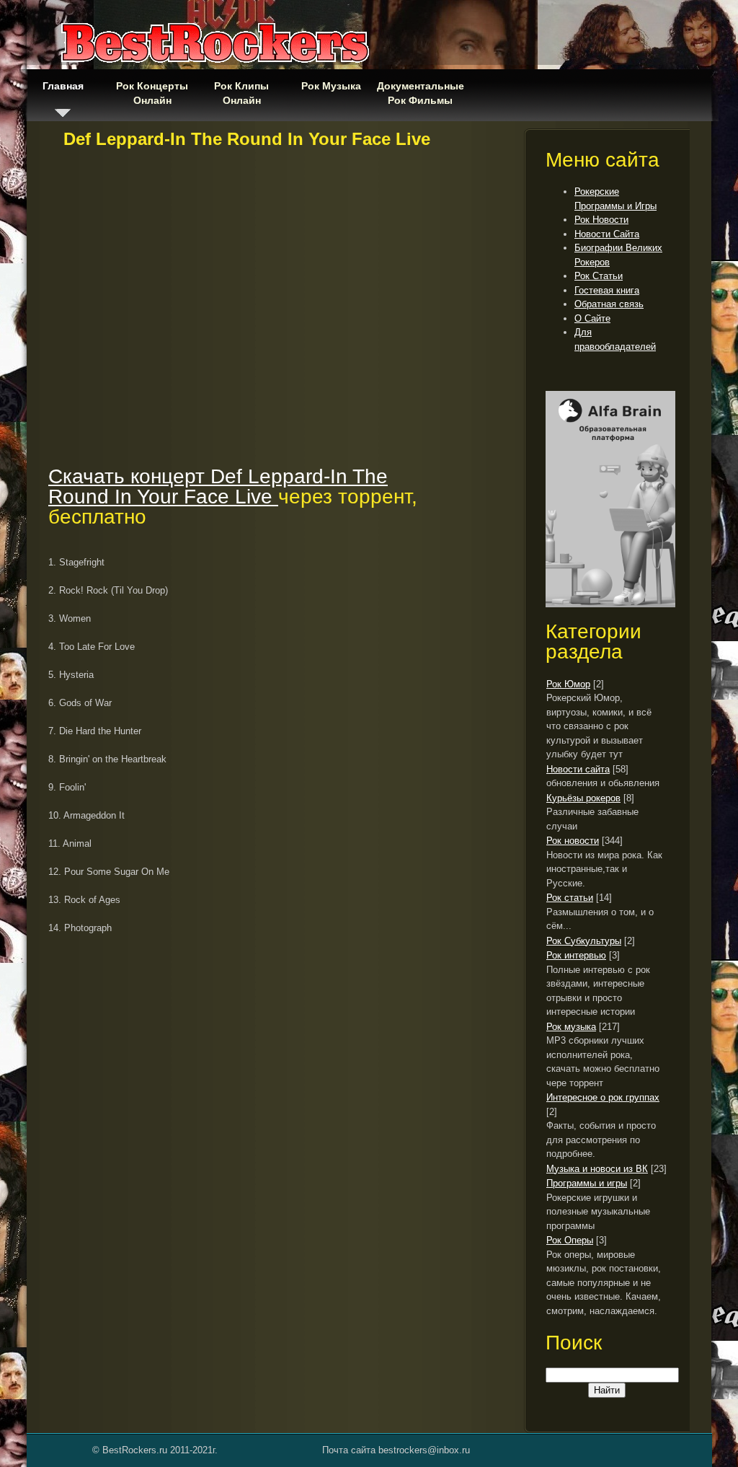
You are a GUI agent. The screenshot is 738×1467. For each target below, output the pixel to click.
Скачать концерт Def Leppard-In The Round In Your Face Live (218, 486)
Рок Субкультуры (583, 940)
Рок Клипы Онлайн (241, 93)
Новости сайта (578, 769)
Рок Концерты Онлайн (152, 93)
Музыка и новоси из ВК (597, 1168)
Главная (63, 86)
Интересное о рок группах (602, 1097)
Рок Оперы (569, 1240)
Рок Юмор (568, 684)
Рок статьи (569, 897)
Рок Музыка (331, 86)
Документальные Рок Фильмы (420, 93)
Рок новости (572, 840)
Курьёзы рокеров (583, 798)
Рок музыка (571, 1026)
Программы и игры (586, 1183)
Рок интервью (576, 955)
